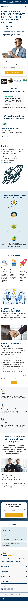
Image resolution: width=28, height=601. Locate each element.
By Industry (4, 571)
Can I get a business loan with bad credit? (13, 535)
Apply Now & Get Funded (14, 72)
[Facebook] (2, 589)
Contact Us (14, 382)
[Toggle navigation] (25, 599)
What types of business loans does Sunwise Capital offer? (13, 529)
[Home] (3, 599)
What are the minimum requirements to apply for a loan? (12, 544)
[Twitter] (5, 589)
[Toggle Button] (26, 566)
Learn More (5, 136)
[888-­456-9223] (25, 6)
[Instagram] (8, 589)
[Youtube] (12, 589)
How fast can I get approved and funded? (13, 539)
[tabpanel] (14, 130)
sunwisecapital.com (18, 594)
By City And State (6, 577)
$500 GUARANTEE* (8, 162)
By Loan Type (5, 566)
